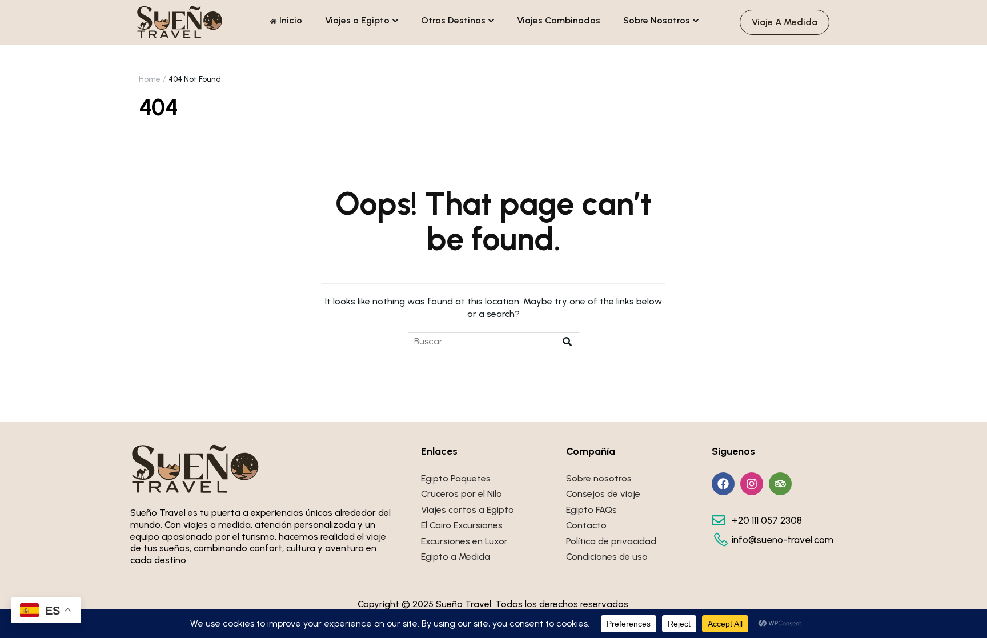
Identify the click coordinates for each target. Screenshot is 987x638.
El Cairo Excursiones (462, 525)
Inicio (290, 20)
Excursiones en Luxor (464, 541)
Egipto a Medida (455, 556)
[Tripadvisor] (780, 483)
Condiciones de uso (607, 556)
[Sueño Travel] (180, 21)
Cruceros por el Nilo (461, 493)
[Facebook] (723, 483)
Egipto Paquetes (456, 478)
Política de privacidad (611, 541)
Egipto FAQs (591, 509)
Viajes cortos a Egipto (467, 509)
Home (150, 79)
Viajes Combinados (558, 20)
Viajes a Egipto (357, 20)
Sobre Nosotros (656, 20)
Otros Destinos (453, 20)
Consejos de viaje (603, 493)
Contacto (586, 525)
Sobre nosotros (599, 478)
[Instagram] (751, 483)
